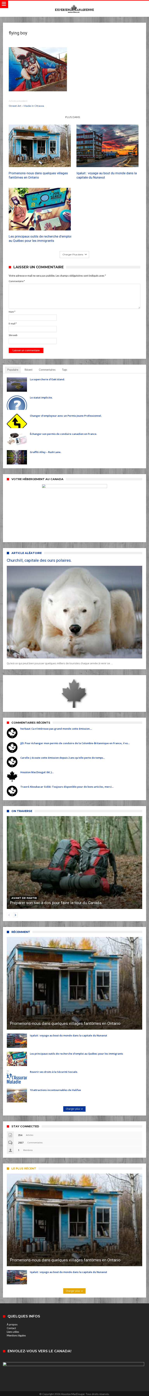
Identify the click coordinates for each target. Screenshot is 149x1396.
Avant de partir (24, 897)
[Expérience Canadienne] (74, 4)
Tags (64, 369)
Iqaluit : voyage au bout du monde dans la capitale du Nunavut (106, 175)
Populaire (12, 369)
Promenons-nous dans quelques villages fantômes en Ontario (38, 175)
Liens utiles (13, 1331)
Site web (13, 335)
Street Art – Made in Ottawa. (26, 103)
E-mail (13, 323)
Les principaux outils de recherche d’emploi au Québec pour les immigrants (40, 238)
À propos (12, 1324)
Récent (28, 369)
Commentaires (47, 369)
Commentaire (17, 281)
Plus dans (73, 117)
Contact (11, 1328)
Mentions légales (16, 1335)
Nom (12, 311)
